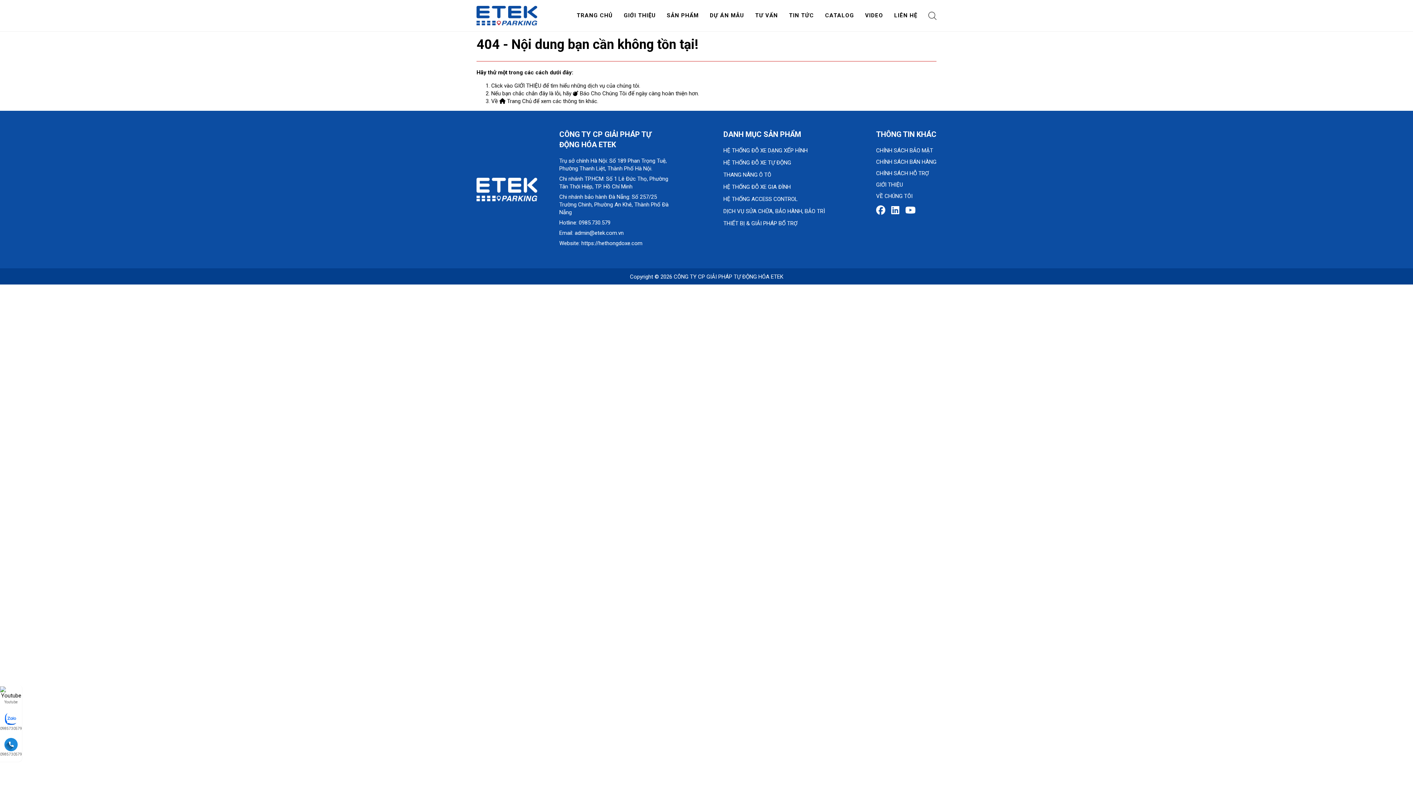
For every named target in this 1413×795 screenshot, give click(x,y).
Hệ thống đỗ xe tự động (757, 162)
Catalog (839, 15)
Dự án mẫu (727, 15)
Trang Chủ (519, 101)
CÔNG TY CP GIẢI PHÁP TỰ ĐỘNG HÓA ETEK (728, 276)
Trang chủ (595, 15)
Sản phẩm (683, 15)
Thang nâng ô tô (747, 175)
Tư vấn (766, 15)
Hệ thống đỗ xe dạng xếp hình (765, 150)
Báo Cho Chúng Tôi (602, 93)
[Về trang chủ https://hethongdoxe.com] (507, 15)
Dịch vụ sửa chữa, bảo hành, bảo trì (774, 211)
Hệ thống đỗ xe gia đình (757, 187)
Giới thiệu (640, 15)
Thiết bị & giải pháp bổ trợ (760, 223)
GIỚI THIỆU (527, 85)
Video (874, 15)
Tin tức (801, 15)
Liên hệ (905, 15)
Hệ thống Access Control (760, 199)
